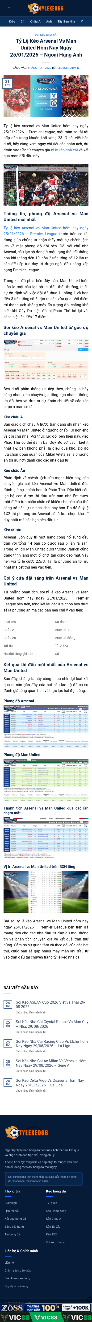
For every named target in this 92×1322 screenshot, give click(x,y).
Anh (49, 21)
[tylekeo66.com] (46, 8)
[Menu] (8, 8)
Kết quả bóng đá (15, 1218)
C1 (23, 21)
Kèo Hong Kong (56, 1211)
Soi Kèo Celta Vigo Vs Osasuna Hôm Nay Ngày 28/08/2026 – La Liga (50, 1082)
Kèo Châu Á (53, 1218)
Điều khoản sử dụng (17, 1278)
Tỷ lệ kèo (51, 1203)
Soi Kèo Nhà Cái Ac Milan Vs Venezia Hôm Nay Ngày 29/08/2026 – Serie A (51, 1063)
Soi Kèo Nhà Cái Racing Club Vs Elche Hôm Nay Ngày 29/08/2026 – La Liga (52, 1043)
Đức (12, 21)
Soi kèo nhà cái (46, 34)
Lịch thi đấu (12, 1211)
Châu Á (35, 21)
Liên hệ (9, 1262)
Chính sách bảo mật (18, 1270)
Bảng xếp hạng (14, 1226)
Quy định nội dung (16, 1286)
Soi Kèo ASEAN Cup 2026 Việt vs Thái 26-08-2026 (50, 1004)
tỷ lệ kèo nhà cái (64, 150)
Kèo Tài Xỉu (53, 1226)
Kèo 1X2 (51, 1234)
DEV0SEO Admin (68, 67)
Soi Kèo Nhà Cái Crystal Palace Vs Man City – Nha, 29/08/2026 (52, 1024)
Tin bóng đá (12, 1234)
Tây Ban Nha (66, 21)
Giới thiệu (11, 1203)
